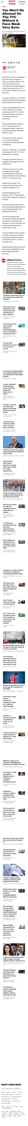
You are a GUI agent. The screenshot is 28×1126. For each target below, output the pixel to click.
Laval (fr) (10, 1114)
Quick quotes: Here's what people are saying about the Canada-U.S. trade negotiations (10, 466)
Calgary (10, 1112)
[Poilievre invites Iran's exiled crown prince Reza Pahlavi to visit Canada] (14, 442)
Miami (3, 1116)
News (4, 6)
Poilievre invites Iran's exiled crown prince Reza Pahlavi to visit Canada (13, 451)
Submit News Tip (5, 1096)
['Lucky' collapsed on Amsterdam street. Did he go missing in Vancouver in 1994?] (21, 386)
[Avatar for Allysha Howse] (3, 260)
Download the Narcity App (7, 1094)
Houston (4, 1117)
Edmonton (16, 1112)
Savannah (9, 1116)
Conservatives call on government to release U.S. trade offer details (10, 735)
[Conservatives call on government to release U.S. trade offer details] (21, 734)
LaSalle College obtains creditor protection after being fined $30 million (12, 879)
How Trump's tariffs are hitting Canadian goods (9, 602)
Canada (8, 1106)
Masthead (14, 1098)
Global (21, 1106)
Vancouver (4, 1112)
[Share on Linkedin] (11, 63)
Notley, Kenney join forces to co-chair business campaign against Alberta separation (10, 893)
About (2, 1092)
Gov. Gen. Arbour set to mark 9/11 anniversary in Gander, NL (13, 840)
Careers (19, 1092)
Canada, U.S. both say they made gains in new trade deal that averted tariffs (9, 408)
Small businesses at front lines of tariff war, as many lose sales (9, 852)
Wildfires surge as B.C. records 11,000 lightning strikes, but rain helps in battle (14, 762)
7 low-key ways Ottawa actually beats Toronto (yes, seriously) (9, 424)
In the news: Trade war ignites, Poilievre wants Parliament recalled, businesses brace (9, 777)
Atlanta (14, 1116)
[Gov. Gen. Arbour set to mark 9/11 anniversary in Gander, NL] (14, 830)
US (12, 1106)
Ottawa (19, 1111)
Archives (14, 1092)
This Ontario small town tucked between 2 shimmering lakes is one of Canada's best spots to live (10, 328)
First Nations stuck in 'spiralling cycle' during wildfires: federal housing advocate (9, 991)
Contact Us (17, 1094)
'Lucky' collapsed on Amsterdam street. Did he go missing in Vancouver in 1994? (9, 389)
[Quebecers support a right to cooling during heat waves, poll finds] (21, 793)
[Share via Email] (16, 63)
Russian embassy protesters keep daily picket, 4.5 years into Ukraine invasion (9, 974)
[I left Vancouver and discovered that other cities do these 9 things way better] (21, 585)
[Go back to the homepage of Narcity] (12, 1)
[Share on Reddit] (8, 63)
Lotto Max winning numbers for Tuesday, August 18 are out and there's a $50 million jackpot (13, 373)
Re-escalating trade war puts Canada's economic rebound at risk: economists (13, 647)
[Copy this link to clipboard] (19, 63)
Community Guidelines (16, 1096)
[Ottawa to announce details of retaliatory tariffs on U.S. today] (21, 717)
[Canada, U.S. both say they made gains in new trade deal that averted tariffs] (21, 406)
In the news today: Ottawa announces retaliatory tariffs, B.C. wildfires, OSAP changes (9, 701)
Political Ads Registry (6, 1101)
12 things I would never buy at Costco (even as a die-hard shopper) (13, 297)
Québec (16, 1106)
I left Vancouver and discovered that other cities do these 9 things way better (10, 587)
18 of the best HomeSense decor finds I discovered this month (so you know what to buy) (10, 660)
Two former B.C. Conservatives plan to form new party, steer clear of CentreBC (9, 812)
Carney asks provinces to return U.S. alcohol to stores (10, 346)
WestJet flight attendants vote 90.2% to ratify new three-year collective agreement (9, 930)
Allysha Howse (11, 67)
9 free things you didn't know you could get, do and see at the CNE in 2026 (9, 544)
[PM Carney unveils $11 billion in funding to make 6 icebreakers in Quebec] (21, 506)
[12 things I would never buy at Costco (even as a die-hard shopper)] (14, 288)
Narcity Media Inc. (17, 1088)
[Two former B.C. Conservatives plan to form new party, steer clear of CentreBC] (21, 810)
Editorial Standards (5, 1098)
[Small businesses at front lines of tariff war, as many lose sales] (21, 851)
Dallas (23, 1114)
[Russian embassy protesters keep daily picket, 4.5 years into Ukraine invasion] (21, 972)
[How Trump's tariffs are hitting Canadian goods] (21, 602)
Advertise (8, 1092)
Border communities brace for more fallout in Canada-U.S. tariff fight (14, 687)
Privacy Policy (16, 1101)
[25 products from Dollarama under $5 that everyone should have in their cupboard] (21, 308)
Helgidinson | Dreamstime (9, 44)
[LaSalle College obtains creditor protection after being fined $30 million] (14, 870)
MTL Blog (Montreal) (6, 1108)
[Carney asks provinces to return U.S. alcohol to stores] (21, 344)
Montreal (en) (17, 1114)
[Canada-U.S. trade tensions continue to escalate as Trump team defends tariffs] (14, 562)
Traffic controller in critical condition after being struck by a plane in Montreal (13, 495)
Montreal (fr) (13, 1111)
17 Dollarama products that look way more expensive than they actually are (9, 527)
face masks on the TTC (15, 88)
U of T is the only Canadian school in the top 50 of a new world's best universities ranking (9, 618)
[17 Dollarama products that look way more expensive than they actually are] (21, 525)
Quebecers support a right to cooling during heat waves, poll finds (9, 795)
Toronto (12, 4)
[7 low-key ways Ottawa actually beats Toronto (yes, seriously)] (21, 423)
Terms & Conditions (5, 1103)
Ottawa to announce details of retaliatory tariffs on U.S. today (9, 719)
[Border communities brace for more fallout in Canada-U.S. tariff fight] (14, 677)
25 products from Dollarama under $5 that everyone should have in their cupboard (9, 310)
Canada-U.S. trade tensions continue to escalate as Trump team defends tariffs (13, 572)
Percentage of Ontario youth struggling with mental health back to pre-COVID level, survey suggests (10, 911)
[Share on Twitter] (14, 63)
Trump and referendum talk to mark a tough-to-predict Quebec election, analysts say (14, 959)
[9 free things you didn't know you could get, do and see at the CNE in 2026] (21, 542)
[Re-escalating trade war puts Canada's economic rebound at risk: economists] (14, 637)
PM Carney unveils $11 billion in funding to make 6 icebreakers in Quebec (9, 508)
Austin (19, 1116)
